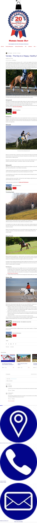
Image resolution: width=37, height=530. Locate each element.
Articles (7, 340)
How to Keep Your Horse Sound (22, 364)
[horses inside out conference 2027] (8, 358)
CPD (25, 46)
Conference (30, 46)
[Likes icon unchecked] (8, 390)
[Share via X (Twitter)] (8, 343)
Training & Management (9, 46)
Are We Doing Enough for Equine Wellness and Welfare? (8, 364)
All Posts (2, 46)
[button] (18, 6)
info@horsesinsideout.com (4, 520)
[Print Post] (15, 343)
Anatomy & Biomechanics (19, 46)
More (34, 46)
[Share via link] (13, 343)
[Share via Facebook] (6, 343)
